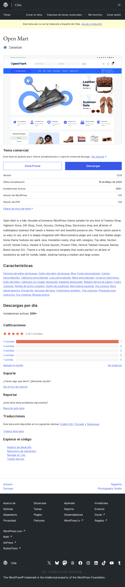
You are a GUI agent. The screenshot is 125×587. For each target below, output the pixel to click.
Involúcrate (101, 503)
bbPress (9, 542)
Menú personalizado (83, 277)
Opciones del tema (44, 290)
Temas (6, 14)
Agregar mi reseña (13, 365)
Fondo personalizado (88, 273)
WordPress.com (14, 531)
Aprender (69, 503)
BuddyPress (12, 548)
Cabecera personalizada (34, 277)
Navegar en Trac (16, 455)
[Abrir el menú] (120, 5)
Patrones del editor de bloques (20, 273)
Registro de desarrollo (19, 447)
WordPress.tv (73, 520)
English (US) (66, 424)
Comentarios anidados (68, 290)
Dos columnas (23, 294)
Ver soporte (97, 156)
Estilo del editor (11, 281)
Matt (7, 536)
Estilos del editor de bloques (54, 273)
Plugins (38, 514)
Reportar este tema (13, 408)
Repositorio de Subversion (21, 451)
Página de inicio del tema (16, 208)
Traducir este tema (13, 431)
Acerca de (9, 503)
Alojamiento (10, 514)
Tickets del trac (15, 458)
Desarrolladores (73, 514)
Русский (79, 424)
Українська (93, 424)
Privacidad (9, 520)
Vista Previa (32, 166)
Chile (14, 563)
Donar (100, 514)
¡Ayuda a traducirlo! (91, 24)
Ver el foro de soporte (15, 386)
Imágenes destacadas (71, 281)
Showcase (40, 503)
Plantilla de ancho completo (30, 286)
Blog (73, 273)
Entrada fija (27, 290)
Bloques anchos (41, 294)
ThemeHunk (15, 47)
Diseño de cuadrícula (57, 286)
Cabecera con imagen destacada (39, 281)
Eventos (99, 509)
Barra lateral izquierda (82, 286)
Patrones (39, 520)
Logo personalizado (60, 277)
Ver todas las (115, 365)
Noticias (8, 509)
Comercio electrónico (107, 277)
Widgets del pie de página (98, 281)
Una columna (102, 286)
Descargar (93, 166)
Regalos (101, 520)
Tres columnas (89, 290)
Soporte (69, 509)
